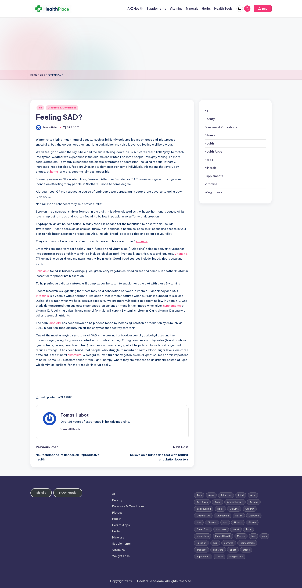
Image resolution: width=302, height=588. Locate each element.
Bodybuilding (204, 508)
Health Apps (213, 152)
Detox (238, 515)
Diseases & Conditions (62, 107)
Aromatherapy (235, 502)
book (220, 508)
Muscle (241, 536)
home (54, 171)
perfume (228, 542)
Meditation (203, 536)
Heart (236, 529)
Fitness (210, 135)
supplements (172, 305)
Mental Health (223, 536)
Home (33, 74)
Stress (246, 549)
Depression (223, 515)
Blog (42, 74)
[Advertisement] (151, 43)
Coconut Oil (203, 515)
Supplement (203, 556)
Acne (211, 495)
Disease (212, 522)
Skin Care (218, 549)
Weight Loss (213, 192)
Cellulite (234, 508)
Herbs (209, 160)
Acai (199, 495)
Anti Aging (202, 502)
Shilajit (41, 493)
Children (249, 508)
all (40, 107)
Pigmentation (247, 542)
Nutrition (201, 542)
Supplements (214, 176)
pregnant (201, 549)
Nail (253, 536)
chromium (74, 355)
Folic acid (42, 271)
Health (209, 143)
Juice (248, 529)
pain (215, 542)
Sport (233, 549)
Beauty (210, 119)
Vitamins (211, 184)
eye (225, 522)
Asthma (254, 502)
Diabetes (254, 515)
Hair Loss (221, 529)
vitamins (142, 241)
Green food (203, 529)
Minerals (211, 168)
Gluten (252, 522)
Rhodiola (55, 323)
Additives (226, 495)
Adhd (241, 495)
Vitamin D (42, 296)
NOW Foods (67, 493)
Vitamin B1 (182, 253)
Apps (217, 502)
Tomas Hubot (74, 415)
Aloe (253, 495)
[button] (263, 8)
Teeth (219, 556)
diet (199, 522)
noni (264, 536)
